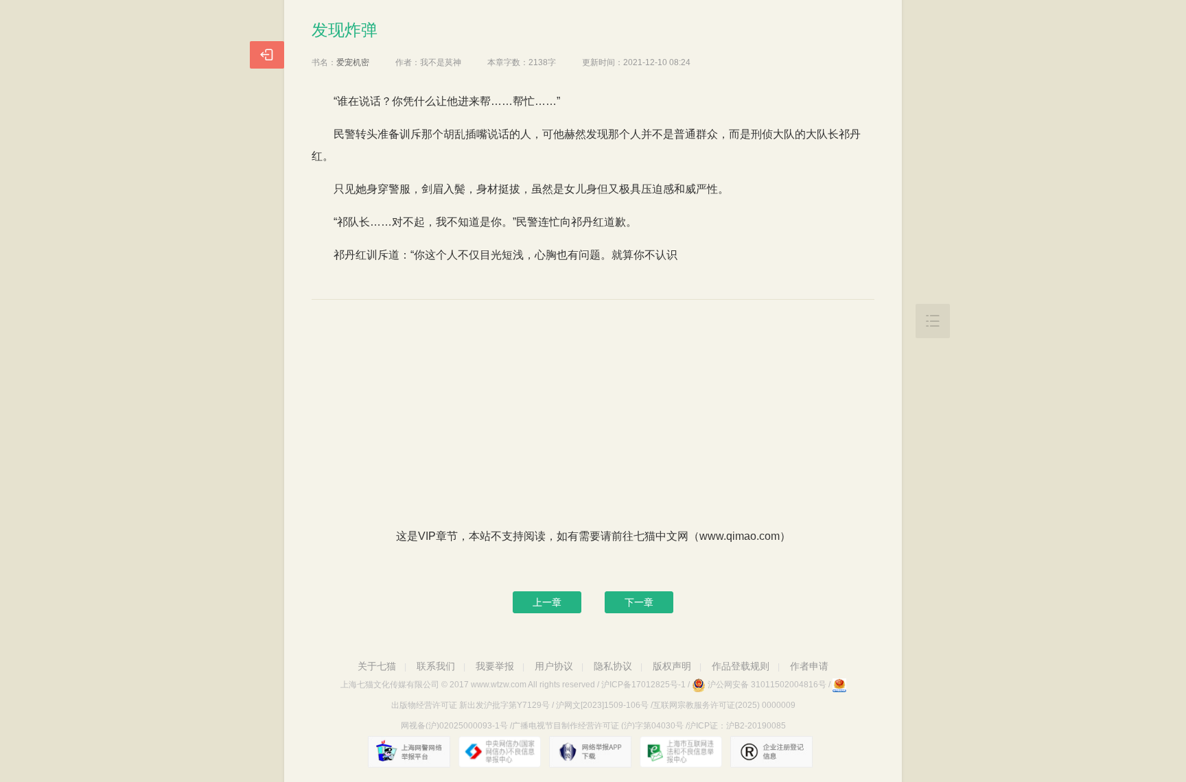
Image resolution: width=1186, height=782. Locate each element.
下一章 (639, 602)
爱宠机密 (352, 62)
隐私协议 (613, 666)
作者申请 (809, 666)
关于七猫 (377, 666)
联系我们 (436, 666)
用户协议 (554, 666)
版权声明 (672, 666)
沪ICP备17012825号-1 (643, 684)
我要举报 (495, 666)
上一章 (547, 602)
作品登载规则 (740, 666)
